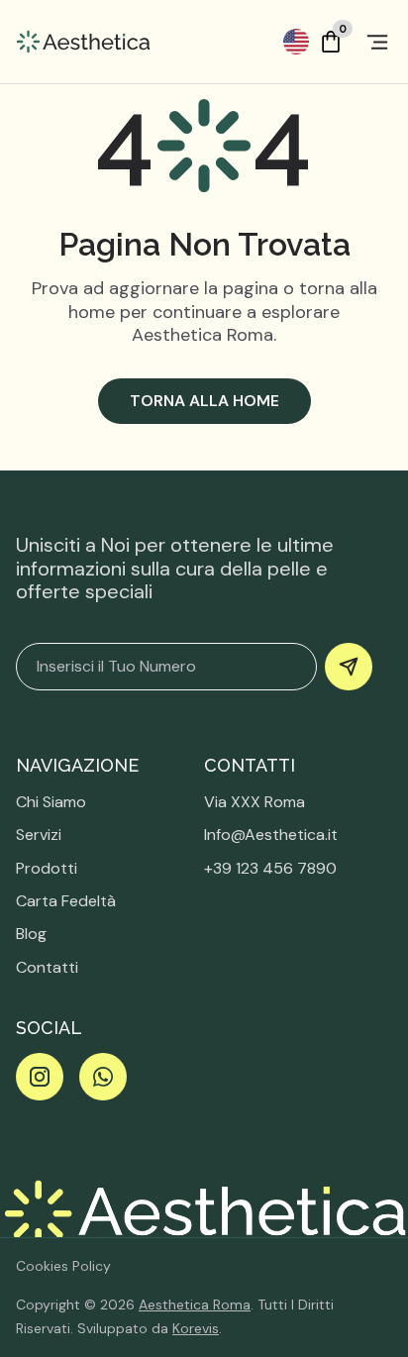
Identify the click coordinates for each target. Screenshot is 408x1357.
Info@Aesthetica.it (271, 834)
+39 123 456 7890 (270, 868)
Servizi (38, 834)
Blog (31, 933)
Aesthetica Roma (195, 1304)
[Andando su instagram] (39, 1076)
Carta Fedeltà (66, 900)
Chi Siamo (51, 801)
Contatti (47, 967)
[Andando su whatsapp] (103, 1076)
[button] (296, 41)
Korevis (195, 1328)
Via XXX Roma (254, 801)
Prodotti (46, 868)
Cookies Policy (63, 1266)
